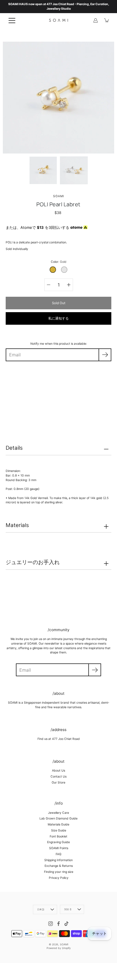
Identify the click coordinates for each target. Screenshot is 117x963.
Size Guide (58, 830)
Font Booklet (58, 836)
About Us (58, 770)
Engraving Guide (58, 842)
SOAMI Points (58, 848)
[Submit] (94, 669)
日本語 (40, 909)
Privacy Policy (58, 878)
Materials (17, 525)
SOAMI (64, 944)
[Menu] (12, 21)
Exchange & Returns (59, 866)
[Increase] (68, 284)
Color (58, 262)
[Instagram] (50, 923)
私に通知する (58, 318)
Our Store (58, 782)
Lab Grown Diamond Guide (58, 818)
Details (14, 448)
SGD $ (67, 909)
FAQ (58, 854)
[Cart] (106, 20)
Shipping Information (58, 860)
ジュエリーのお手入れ (33, 562)
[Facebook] (58, 923)
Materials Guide (58, 824)
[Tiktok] (66, 923)
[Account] (95, 20)
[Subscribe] (105, 354)
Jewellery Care (58, 813)
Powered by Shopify (59, 948)
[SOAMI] (58, 20)
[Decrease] (48, 284)
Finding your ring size (58, 872)
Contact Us (58, 776)
